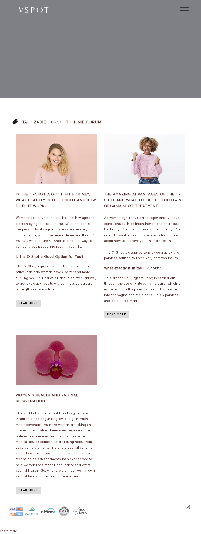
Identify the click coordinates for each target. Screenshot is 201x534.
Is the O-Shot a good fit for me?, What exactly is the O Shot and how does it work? (56, 200)
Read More (28, 303)
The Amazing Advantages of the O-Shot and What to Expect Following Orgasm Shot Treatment (144, 200)
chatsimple (8, 531)
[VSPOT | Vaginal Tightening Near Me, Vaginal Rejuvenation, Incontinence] (33, 9)
